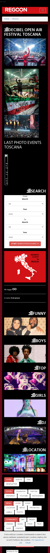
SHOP (8, 528)
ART (23, 519)
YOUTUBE (24, 496)
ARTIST (22, 507)
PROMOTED (35, 507)
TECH (39, 524)
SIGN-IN (19, 479)
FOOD (30, 524)
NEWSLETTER (11, 484)
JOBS (29, 479)
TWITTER (33, 491)
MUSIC (20, 524)
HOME (18, 503)
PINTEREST (10, 496)
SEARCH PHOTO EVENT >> (25, 243)
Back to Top (13, 551)
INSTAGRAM (37, 496)
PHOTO (20, 512)
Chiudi (27, 542)
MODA (32, 519)
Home (6, 19)
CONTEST (19, 528)
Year (25, 209)
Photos (15, 19)
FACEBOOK (21, 491)
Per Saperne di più (32, 541)
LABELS (9, 512)
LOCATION (10, 507)
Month (25, 199)
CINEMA (9, 524)
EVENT (28, 503)
